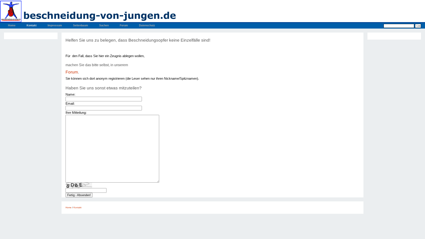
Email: (70, 103)
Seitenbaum (80, 25)
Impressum (55, 25)
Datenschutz (147, 25)
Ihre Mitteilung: (76, 112)
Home (11, 25)
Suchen (104, 25)
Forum (124, 25)
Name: (70, 94)
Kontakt (32, 25)
